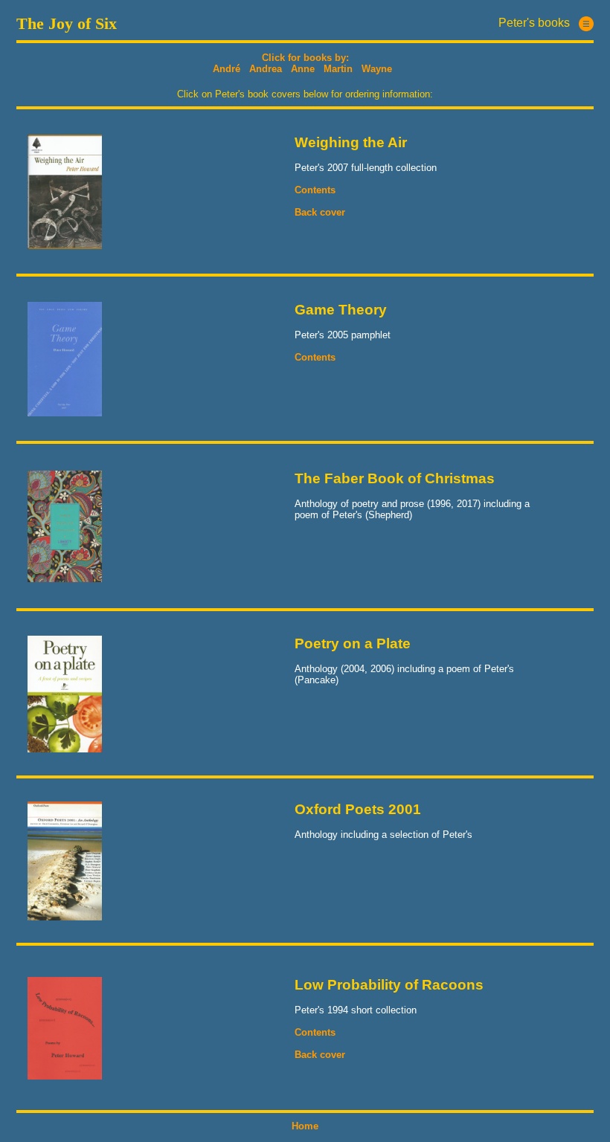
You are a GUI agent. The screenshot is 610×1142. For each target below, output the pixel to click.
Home (305, 1126)
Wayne (377, 68)
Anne (303, 68)
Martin (338, 68)
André (226, 68)
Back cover (320, 212)
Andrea (265, 68)
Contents (315, 190)
